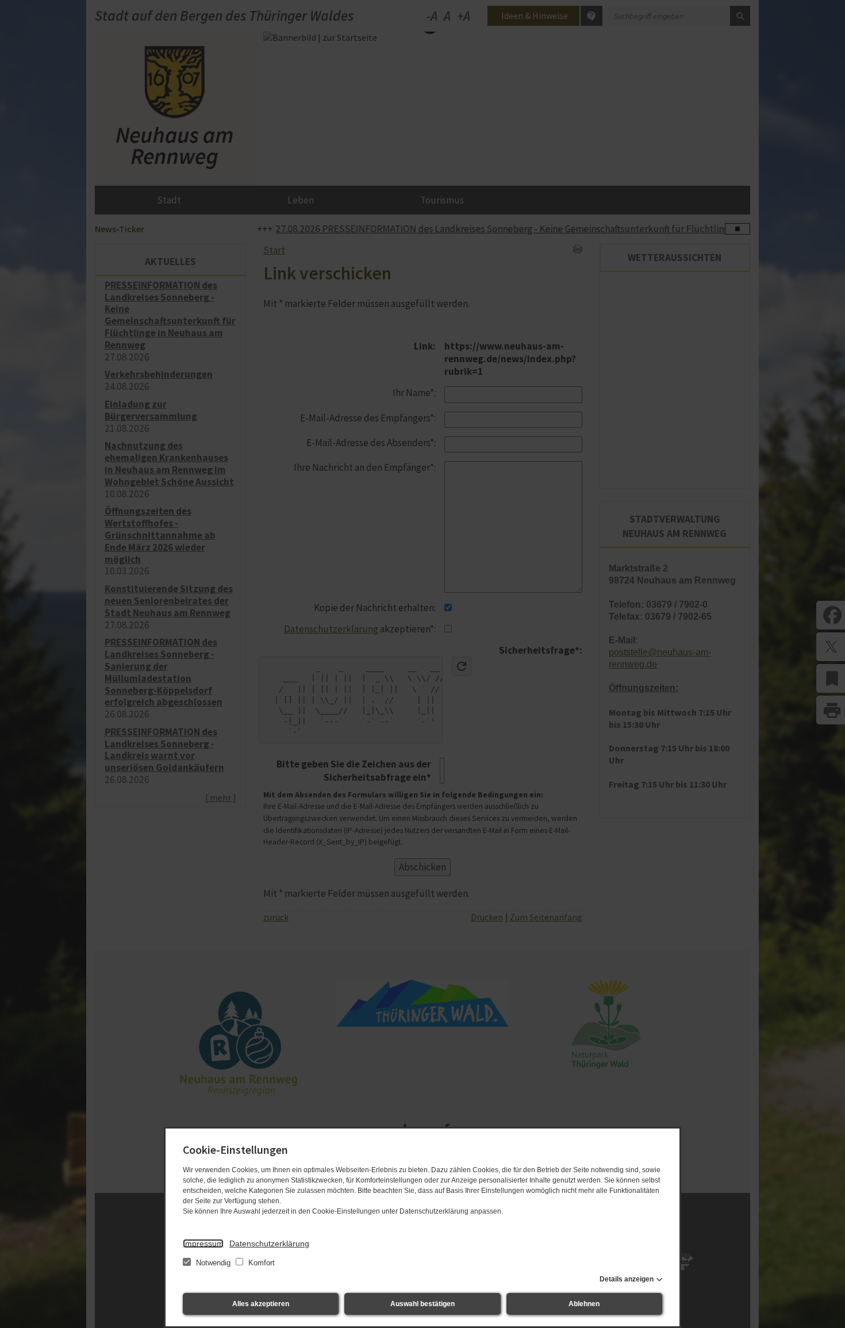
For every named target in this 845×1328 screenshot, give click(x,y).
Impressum (203, 1243)
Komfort (260, 1262)
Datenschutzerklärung (269, 1243)
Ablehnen (584, 1304)
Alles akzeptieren (260, 1304)
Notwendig (213, 1262)
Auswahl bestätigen (422, 1304)
